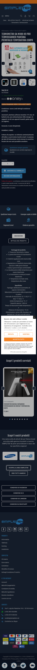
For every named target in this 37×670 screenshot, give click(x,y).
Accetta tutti (18, 339)
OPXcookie (13, 351)
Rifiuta (11, 334)
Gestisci (26, 334)
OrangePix (24, 351)
